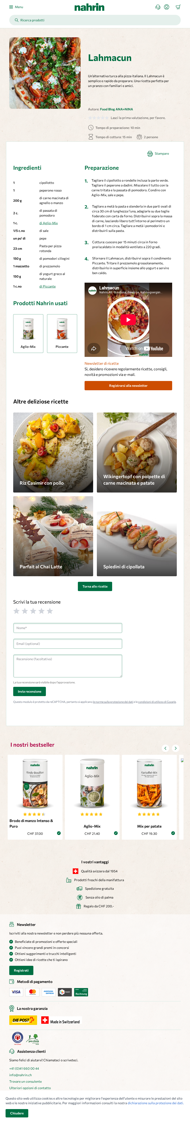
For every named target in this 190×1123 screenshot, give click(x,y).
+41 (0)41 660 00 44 (24, 1068)
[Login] (168, 7)
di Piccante (47, 286)
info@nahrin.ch (20, 1075)
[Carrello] (178, 7)
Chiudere (17, 1113)
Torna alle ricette (95, 586)
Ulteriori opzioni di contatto (30, 1088)
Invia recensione (29, 691)
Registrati (21, 970)
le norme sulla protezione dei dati (113, 701)
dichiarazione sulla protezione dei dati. (156, 1103)
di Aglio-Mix (48, 223)
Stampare (162, 153)
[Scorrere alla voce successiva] (175, 748)
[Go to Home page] (89, 7)
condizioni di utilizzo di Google (157, 701)
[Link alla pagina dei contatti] (159, 7)
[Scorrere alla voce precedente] (165, 748)
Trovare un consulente (25, 1081)
